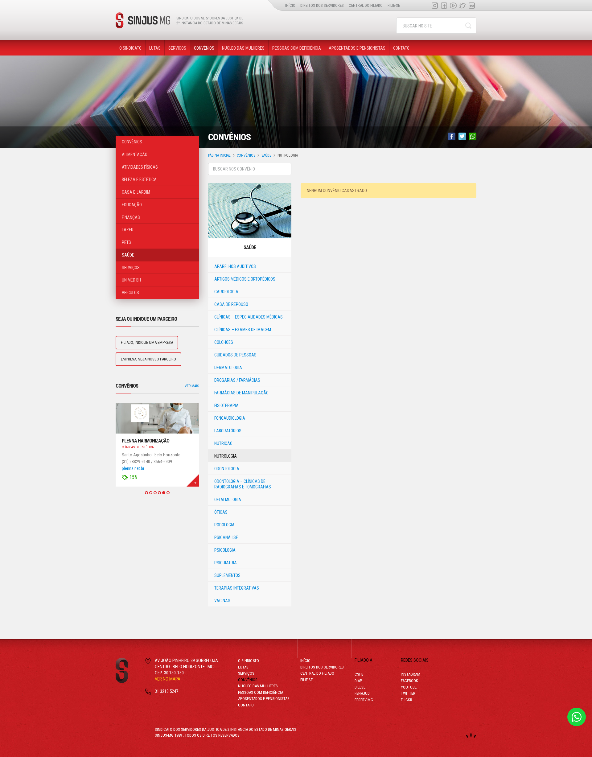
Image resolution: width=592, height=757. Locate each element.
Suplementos (227, 575)
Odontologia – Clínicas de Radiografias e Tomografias (242, 484)
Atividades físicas (140, 167)
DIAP (358, 680)
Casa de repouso (231, 304)
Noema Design (471, 735)
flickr (471, 5)
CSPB (359, 674)
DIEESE (360, 687)
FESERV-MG (364, 699)
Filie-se (394, 5)
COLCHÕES (223, 342)
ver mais (192, 386)
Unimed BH (131, 280)
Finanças (131, 217)
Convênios (204, 48)
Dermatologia (228, 367)
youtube (453, 5)
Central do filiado (366, 5)
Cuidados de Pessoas (235, 354)
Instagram (434, 5)
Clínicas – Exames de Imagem (242, 329)
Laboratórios (227, 430)
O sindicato (130, 48)
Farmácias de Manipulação (241, 392)
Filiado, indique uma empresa (147, 342)
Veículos (130, 292)
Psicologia (225, 550)
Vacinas (222, 600)
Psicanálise (226, 537)
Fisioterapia (226, 405)
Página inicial (219, 155)
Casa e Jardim (136, 192)
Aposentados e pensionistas (357, 48)
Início (290, 5)
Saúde (266, 155)
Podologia (224, 524)
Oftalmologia (227, 499)
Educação (132, 204)
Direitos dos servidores (322, 5)
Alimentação (134, 154)
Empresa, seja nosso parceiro (148, 359)
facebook (444, 5)
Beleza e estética (139, 179)
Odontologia (226, 468)
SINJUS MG (143, 20)
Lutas (155, 48)
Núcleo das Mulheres (243, 48)
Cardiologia (226, 291)
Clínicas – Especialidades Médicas (248, 317)
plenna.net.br (133, 468)
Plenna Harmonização (145, 441)
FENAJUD (362, 693)
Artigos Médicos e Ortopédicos (244, 279)
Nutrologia (225, 456)
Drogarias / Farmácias (237, 380)
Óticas (221, 512)
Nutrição (223, 443)
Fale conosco (576, 717)
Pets (126, 242)
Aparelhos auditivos (235, 266)
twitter (462, 5)
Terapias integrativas (236, 588)
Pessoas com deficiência (296, 48)
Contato (401, 48)
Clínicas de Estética (138, 447)
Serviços (177, 48)
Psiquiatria (225, 562)
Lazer (128, 229)
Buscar (468, 25)
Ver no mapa (167, 679)
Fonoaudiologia (229, 418)
